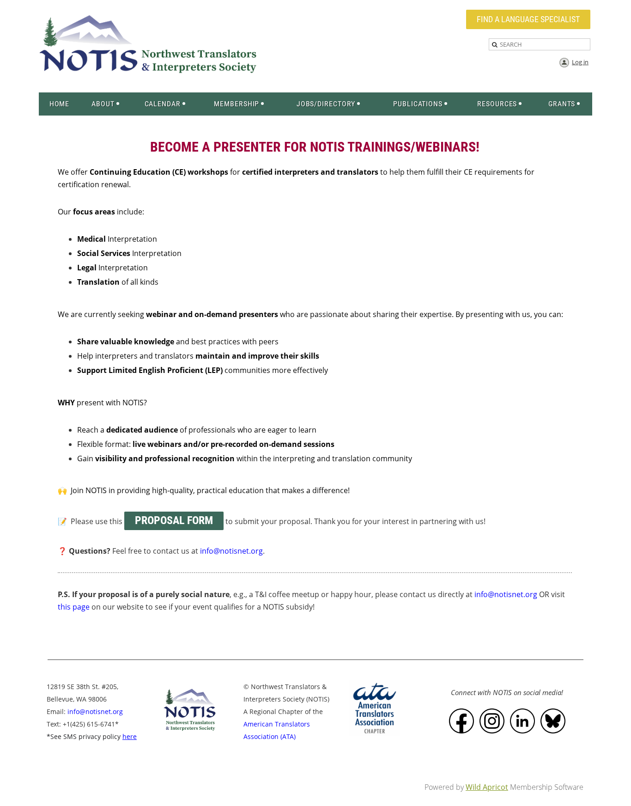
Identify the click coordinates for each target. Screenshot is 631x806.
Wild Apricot (487, 787)
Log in (580, 62)
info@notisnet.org (505, 594)
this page (74, 607)
